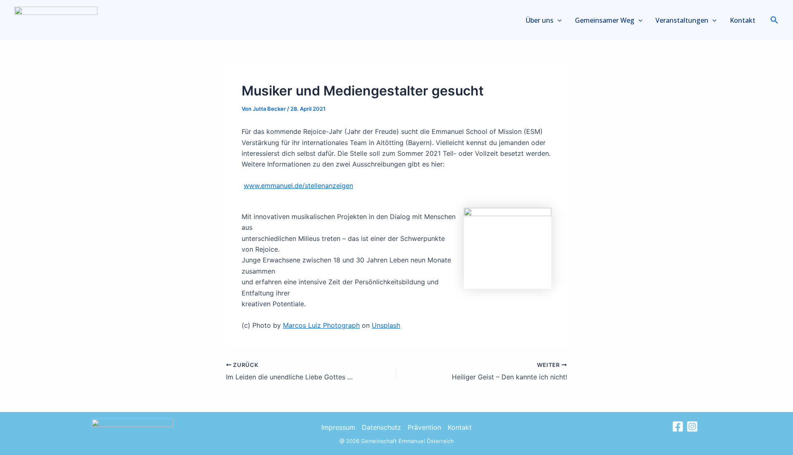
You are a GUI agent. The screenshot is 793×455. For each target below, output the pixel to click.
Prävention (424, 427)
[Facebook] (678, 426)
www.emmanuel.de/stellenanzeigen (298, 185)
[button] (557, 20)
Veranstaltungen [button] (681, 20)
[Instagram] (692, 426)
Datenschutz (381, 427)
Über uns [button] (539, 20)
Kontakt (742, 20)
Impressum (338, 427)
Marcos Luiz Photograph (321, 325)
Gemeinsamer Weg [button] (604, 20)
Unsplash (386, 325)
